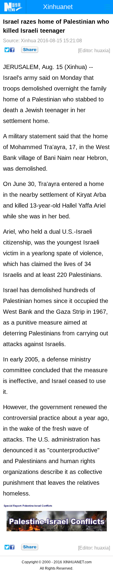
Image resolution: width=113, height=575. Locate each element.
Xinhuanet (58, 6)
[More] (29, 49)
